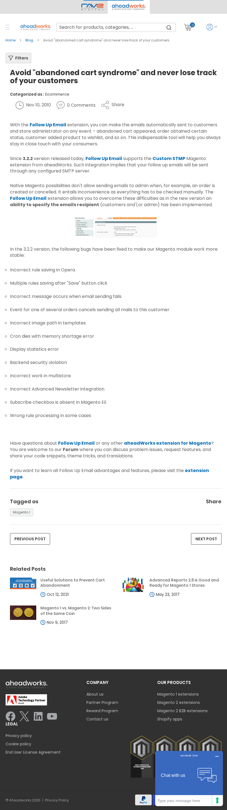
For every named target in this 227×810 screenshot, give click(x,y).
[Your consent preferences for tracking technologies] (217, 800)
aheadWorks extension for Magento (167, 443)
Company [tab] (97, 682)
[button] (128, 7)
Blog (29, 40)
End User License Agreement (33, 752)
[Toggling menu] (7, 27)
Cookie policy (18, 744)
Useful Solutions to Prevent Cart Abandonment (72, 583)
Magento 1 (21, 512)
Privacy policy (19, 735)
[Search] (169, 27)
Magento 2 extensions (178, 702)
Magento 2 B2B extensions (182, 711)
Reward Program (102, 711)
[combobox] (116, 27)
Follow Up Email (48, 125)
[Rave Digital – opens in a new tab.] (92, 7)
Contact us (97, 719)
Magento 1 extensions (178, 694)
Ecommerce (57, 94)
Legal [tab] (12, 724)
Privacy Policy (57, 800)
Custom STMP (169, 158)
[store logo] (35, 27)
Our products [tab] (174, 682)
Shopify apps (169, 719)
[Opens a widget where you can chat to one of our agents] (189, 778)
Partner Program (102, 702)
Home (11, 40)
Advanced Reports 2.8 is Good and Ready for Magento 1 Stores (184, 583)
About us (95, 694)
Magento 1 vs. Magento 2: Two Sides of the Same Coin (75, 610)
